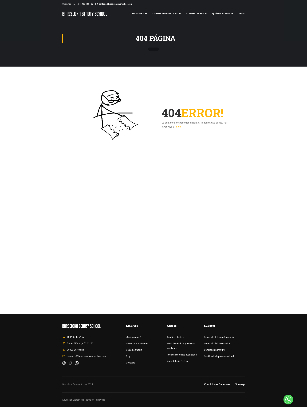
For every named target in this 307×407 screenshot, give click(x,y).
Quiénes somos (221, 13)
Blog (242, 13)
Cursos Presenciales (165, 13)
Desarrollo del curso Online (217, 343)
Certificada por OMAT (214, 350)
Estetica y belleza (175, 337)
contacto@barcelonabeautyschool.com (115, 4)
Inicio (178, 126)
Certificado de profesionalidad (219, 356)
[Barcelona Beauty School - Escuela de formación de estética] (84, 13)
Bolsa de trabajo (134, 350)
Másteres (138, 13)
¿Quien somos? (133, 337)
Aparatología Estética (178, 361)
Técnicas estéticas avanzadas (182, 354)
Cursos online (195, 13)
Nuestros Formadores (137, 343)
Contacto (130, 362)
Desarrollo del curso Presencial (219, 337)
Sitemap (240, 384)
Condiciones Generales (217, 384)
